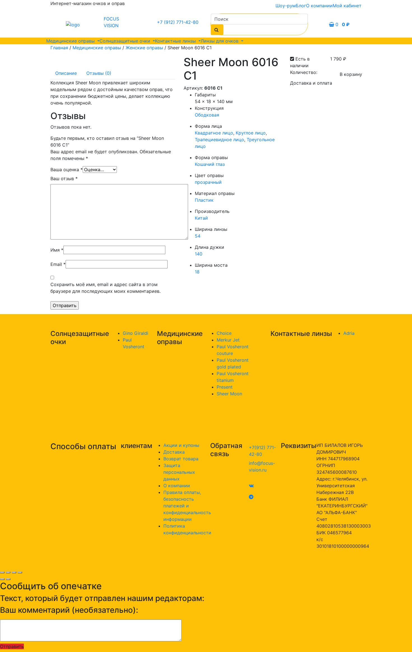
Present (225, 387)
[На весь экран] (14, 572)
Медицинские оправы (71, 41)
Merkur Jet (228, 340)
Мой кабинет (347, 5)
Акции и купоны (181, 445)
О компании (319, 5)
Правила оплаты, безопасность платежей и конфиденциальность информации (187, 505)
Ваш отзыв (64, 178)
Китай (201, 218)
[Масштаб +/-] (20, 572)
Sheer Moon (229, 393)
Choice (224, 333)
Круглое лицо (251, 133)
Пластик (204, 200)
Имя (56, 250)
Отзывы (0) (98, 73)
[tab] (66, 73)
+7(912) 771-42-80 (262, 451)
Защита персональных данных (179, 472)
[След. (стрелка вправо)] (8, 579)
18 (197, 272)
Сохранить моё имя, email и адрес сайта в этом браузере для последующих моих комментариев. (105, 288)
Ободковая (207, 115)
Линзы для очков (220, 41)
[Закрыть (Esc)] (2, 572)
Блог (301, 5)
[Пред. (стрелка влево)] (2, 579)
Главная (59, 47)
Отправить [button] (12, 646)
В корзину (351, 74)
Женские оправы (144, 47)
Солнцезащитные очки (125, 41)
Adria (349, 333)
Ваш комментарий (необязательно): (69, 610)
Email (58, 264)
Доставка (174, 452)
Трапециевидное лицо (219, 139)
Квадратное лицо (214, 133)
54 (197, 236)
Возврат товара (180, 458)
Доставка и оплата (311, 83)
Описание (66, 73)
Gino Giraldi (135, 333)
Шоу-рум (286, 5)
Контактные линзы (176, 41)
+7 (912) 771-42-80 (177, 22)
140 (198, 254)
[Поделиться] (8, 572)
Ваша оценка (66, 169)
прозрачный (208, 182)
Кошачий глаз (210, 164)
